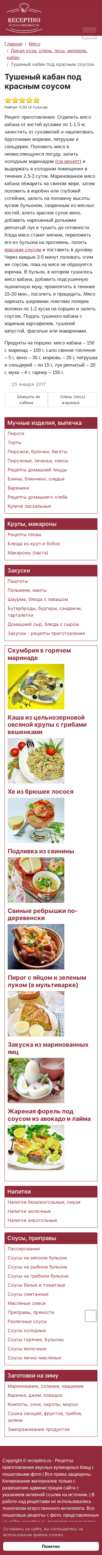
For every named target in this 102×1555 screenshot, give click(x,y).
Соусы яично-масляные (34, 1357)
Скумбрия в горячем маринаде (39, 654)
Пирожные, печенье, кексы (38, 460)
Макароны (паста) (28, 552)
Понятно (51, 1546)
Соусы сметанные (28, 1294)
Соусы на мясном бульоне (37, 1258)
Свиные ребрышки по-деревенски (43, 914)
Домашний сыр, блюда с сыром (43, 624)
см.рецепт (68, 161)
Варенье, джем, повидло (35, 1395)
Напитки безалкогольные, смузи (44, 1202)
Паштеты (18, 581)
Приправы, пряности (31, 1312)
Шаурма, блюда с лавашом (38, 599)
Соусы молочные (27, 1348)
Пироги (16, 433)
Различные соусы (27, 1321)
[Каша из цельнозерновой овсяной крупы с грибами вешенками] (36, 760)
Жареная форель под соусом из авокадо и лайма (49, 1114)
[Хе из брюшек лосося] (36, 820)
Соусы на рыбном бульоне (37, 1267)
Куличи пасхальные (29, 506)
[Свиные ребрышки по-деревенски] (36, 946)
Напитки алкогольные (32, 1220)
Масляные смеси (27, 1303)
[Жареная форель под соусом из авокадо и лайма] (36, 1147)
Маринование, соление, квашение (46, 1386)
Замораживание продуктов (39, 1429)
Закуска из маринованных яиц (48, 1048)
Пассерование (24, 1248)
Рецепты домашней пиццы (37, 470)
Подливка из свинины (41, 851)
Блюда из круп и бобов (34, 543)
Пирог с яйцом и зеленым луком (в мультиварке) (47, 981)
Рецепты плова (24, 534)
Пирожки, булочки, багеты (37, 451)
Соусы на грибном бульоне (38, 1276)
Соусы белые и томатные (36, 1285)
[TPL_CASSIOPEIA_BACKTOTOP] (90, 1316)
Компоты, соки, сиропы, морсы (43, 1404)
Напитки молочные (29, 1211)
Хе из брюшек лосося (40, 791)
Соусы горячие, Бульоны (36, 1339)
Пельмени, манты (27, 590)
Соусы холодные (27, 1330)
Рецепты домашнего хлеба (37, 497)
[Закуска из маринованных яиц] (36, 1080)
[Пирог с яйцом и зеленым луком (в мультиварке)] (36, 1013)
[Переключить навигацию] (89, 33)
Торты (15, 442)
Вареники (18, 488)
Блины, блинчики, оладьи (36, 479)
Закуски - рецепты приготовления (46, 633)
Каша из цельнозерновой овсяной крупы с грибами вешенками (47, 725)
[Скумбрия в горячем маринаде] (36, 686)
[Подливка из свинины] (36, 879)
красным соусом (23, 249)
